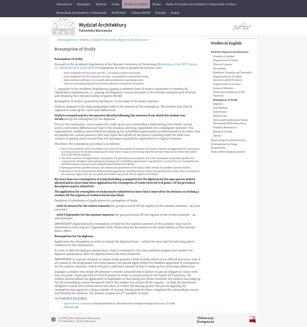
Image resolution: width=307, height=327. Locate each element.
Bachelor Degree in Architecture (229, 52)
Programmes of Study (225, 60)
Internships (219, 68)
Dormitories (220, 111)
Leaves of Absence (223, 88)
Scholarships (220, 107)
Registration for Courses (227, 84)
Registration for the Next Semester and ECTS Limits (227, 78)
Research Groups (222, 131)
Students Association (225, 127)
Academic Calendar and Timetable (232, 72)
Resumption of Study (225, 100)
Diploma (218, 104)
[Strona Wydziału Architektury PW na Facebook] (53, 320)
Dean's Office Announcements (228, 151)
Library (217, 135)
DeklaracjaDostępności (205, 319)
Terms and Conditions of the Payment (229, 94)
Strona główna (67, 40)
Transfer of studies (223, 56)
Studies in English (226, 43)
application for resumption (78, 303)
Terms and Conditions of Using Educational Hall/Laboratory (230, 121)
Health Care (220, 116)
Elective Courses (222, 64)
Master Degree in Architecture (228, 140)
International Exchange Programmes (224, 146)
